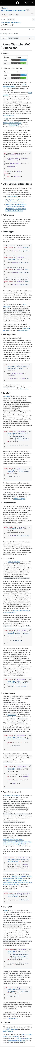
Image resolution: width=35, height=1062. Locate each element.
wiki (7, 118)
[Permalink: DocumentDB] (1, 558)
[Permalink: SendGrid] (1, 393)
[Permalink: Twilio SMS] (1, 907)
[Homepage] (17, 2)
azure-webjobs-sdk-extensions (13, 10)
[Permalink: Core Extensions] (1, 503)
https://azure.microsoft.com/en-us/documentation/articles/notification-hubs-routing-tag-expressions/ (17, 882)
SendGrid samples (19, 499)
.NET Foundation (12, 1029)
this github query (12, 196)
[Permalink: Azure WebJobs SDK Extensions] (1, 46)
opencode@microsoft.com (16, 1040)
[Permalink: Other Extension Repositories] (1, 184)
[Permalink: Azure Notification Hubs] (1, 792)
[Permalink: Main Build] (1, 53)
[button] (30, 153)
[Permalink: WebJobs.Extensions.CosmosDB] (1, 68)
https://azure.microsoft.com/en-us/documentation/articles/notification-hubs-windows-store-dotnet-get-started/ (17, 842)
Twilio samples (12, 1018)
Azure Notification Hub (12, 795)
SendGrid (7, 396)
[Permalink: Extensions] (1, 215)
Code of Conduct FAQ (23, 1038)
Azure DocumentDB (14, 562)
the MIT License (8, 1031)
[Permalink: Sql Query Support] (1, 693)
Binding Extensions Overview (12, 123)
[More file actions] (33, 38)
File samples (24, 389)
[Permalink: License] (1, 1022)
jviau (5, 29)
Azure (5, 8)
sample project (14, 125)
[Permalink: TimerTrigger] (1, 232)
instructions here (8, 115)
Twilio (6, 910)
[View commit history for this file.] (32, 29)
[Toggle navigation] (2, 2)
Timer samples (22, 330)
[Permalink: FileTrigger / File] (1, 334)
